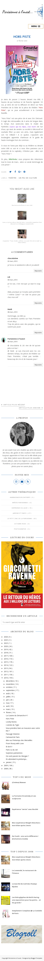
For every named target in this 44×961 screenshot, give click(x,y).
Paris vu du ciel (12, 750)
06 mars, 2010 (12, 280)
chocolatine (13, 258)
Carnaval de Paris (13, 737)
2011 (6, 674)
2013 (6, 668)
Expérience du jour (20, 508)
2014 (6, 665)
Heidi (10, 309)
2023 (6, 643)
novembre (10, 684)
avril (8, 706)
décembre (10, 681)
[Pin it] (24, 172)
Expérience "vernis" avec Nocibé (25, 809)
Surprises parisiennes (14, 753)
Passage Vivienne (13, 734)
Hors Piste (10, 718)
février (8, 712)
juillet (8, 696)
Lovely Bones (11, 722)
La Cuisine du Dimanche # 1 (17, 715)
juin (7, 700)
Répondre (38, 271)
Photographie (20, 529)
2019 (6, 649)
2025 (6, 640)
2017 (6, 656)
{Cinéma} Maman (19, 782)
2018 (6, 652)
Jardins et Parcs (20, 513)
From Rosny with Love (15, 743)
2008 (6, 768)
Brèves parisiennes (20, 502)
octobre (9, 687)
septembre (10, 690)
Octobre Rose (20, 524)
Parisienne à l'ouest (16, 339)
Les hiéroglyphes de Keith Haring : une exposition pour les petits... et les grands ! (26, 900)
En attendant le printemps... (16, 759)
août (8, 693)
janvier (9, 762)
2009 (6, 765)
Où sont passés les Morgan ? (17, 756)
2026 (6, 637)
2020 (6, 646)
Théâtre (13, 178)
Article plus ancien (30, 408)
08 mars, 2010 (12, 312)
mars (8, 709)
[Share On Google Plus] (20, 172)
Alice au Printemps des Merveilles (19, 740)
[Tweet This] (10, 172)
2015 (6, 662)
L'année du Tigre (12, 725)
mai (7, 703)
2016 (6, 659)
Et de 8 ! (9, 746)
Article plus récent (14, 405)
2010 (6, 678)
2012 (6, 671)
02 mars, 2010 (12, 261)
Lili (9, 277)
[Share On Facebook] (15, 172)
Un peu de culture (28, 178)
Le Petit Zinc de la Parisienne (19, 518)
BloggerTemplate (36, 958)
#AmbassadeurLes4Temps (20, 497)
